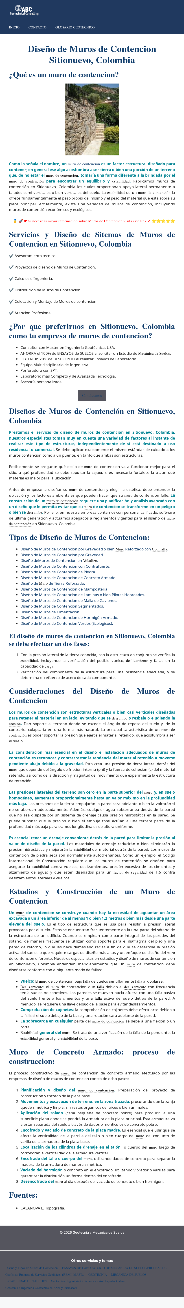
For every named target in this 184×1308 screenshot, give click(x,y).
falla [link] (86, 981)
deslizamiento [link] (137, 660)
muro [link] (88, 466)
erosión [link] (15, 723)
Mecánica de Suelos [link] (154, 353)
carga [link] (49, 666)
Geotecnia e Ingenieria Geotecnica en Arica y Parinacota (41, 1288)
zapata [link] (97, 472)
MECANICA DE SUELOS (129, 1274)
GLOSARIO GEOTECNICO (75, 27)
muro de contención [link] (62, 175)
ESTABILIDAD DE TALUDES (26, 1281)
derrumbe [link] (34, 512)
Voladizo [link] (90, 560)
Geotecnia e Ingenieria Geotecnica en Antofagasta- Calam (88, 1281)
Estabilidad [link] (29, 1032)
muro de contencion (84, 163)
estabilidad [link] (121, 181)
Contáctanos (92, 395)
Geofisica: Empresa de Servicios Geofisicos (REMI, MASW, (44, 1274)
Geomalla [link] (159, 549)
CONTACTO (37, 27)
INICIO (14, 27)
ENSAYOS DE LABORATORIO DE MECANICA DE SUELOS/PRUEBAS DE (114, 1268)
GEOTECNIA (97, 1274)
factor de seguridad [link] (130, 872)
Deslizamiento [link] (31, 986)
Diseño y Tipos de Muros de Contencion (31, 1268)
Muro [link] (120, 549)
